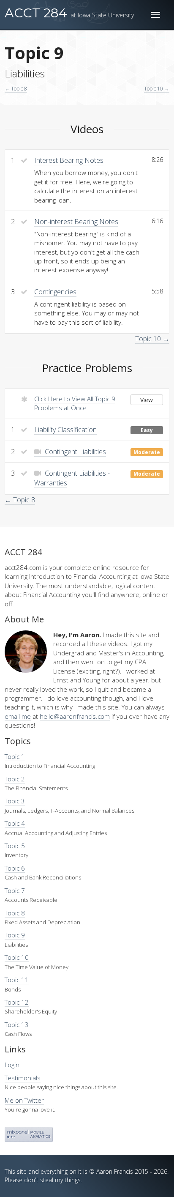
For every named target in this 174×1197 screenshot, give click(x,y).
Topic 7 (15, 890)
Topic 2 (15, 779)
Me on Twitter (24, 1100)
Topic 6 (15, 868)
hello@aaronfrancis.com (75, 716)
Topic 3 (15, 801)
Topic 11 (17, 979)
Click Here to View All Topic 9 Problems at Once (74, 403)
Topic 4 (15, 823)
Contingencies (55, 291)
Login (12, 1064)
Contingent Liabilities (74, 451)
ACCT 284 (69, 13)
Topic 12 (17, 1002)
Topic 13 (17, 1024)
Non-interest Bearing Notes (76, 221)
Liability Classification (65, 429)
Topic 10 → (156, 88)
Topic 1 (15, 756)
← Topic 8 (16, 88)
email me (18, 716)
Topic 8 (15, 913)
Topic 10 (17, 957)
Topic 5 (15, 845)
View (146, 400)
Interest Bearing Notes (68, 160)
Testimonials (23, 1078)
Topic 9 (15, 935)
